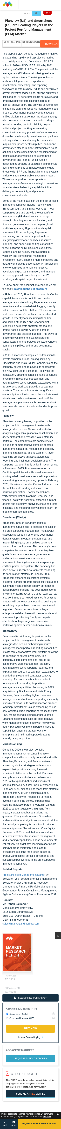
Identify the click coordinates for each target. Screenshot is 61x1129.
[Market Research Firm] (9, 4)
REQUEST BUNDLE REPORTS (30, 1058)
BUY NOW (30, 1028)
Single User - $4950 (18, 1014)
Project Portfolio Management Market (23, 874)
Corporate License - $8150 (21, 1018)
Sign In (47, 13)
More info (47, 1117)
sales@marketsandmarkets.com (20, 923)
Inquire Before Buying (29, 1037)
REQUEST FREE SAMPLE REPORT (32, 998)
